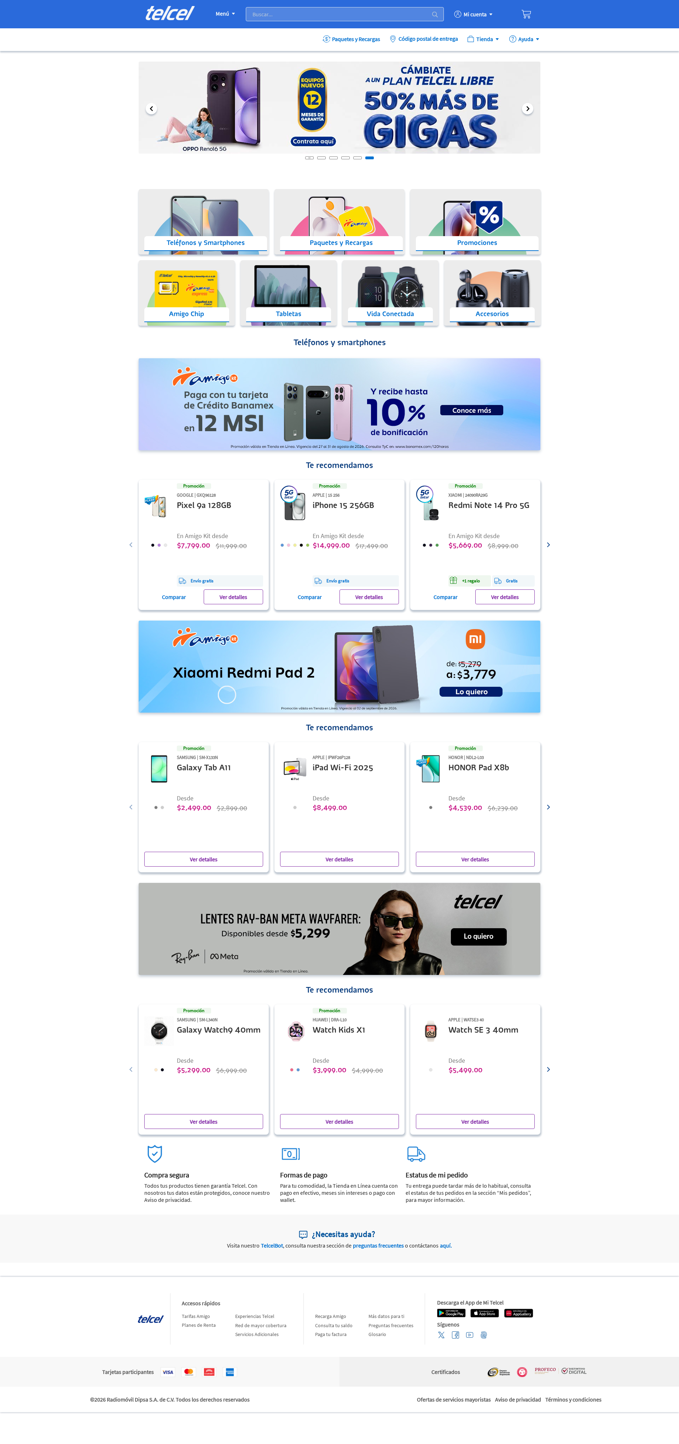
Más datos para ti (386, 1316)
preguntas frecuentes (378, 1245)
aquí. (446, 1245)
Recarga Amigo (330, 1316)
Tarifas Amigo (196, 1316)
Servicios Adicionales (257, 1334)
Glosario (377, 1334)
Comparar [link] (174, 596)
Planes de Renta (199, 1325)
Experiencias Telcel (254, 1316)
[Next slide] (548, 545)
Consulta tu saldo (334, 1325)
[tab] (321, 157)
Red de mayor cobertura (260, 1325)
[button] (151, 108)
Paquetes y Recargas (356, 38)
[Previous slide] (131, 545)
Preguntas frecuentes (390, 1325)
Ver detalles (233, 596)
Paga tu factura (331, 1334)
